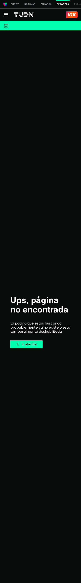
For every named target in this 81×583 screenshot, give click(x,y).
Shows (15, 4)
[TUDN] (24, 15)
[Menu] (6, 14)
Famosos (46, 4)
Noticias (29, 4)
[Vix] (72, 14)
